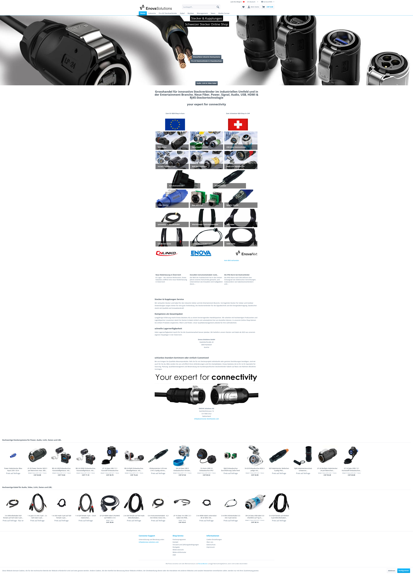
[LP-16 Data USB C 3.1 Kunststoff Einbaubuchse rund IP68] (351, 455)
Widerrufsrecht (178, 550)
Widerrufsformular (179, 552)
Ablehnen (391, 571)
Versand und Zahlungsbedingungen (186, 545)
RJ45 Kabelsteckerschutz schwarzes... (303, 469)
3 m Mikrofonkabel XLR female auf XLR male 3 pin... (13, 517)
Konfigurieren (404, 571)
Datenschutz (211, 545)
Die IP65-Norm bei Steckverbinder (237, 275)
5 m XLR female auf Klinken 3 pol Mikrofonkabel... (279, 517)
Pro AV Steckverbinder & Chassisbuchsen (206, 61)
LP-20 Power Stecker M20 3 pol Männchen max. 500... (37, 469)
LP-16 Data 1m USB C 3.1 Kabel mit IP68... (182, 517)
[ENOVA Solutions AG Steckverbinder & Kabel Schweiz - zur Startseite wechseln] (156, 7)
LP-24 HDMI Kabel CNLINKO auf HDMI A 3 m (110, 517)
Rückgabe (176, 547)
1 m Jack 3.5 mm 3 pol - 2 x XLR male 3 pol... (37, 517)
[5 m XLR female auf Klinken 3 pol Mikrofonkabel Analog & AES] (279, 503)
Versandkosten (203, 564)
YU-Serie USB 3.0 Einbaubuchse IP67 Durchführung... (206, 469)
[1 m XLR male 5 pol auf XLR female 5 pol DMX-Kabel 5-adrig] (61, 503)
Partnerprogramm (179, 539)
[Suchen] (218, 7)
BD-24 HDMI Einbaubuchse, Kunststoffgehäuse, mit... (86, 469)
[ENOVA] (201, 253)
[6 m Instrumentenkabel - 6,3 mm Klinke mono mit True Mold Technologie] (158, 503)
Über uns (209, 542)
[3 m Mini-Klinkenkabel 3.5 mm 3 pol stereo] (230, 503)
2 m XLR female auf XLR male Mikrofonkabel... (134, 517)
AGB (174, 555)
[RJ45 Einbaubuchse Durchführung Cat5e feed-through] (230, 455)
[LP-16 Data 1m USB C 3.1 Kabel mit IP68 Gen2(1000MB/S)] (182, 503)
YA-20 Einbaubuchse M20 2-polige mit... (255, 469)
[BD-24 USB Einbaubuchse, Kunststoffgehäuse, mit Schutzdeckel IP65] (61, 455)
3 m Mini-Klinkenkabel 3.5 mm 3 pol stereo (230, 517)
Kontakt (175, 542)
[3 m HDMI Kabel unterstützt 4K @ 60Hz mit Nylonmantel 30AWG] (206, 503)
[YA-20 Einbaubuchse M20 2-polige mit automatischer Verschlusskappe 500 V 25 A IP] (254, 455)
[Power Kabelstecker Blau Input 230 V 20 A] (13, 455)
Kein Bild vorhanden (231, 260)
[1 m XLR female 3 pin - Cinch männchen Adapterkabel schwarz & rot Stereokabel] (85, 503)
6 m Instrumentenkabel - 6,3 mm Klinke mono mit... (158, 517)
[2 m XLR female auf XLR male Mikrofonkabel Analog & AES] (134, 503)
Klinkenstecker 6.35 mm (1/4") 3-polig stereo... (158, 469)
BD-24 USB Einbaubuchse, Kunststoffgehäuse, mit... (61, 469)
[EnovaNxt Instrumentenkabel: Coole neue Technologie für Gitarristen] (206, 266)
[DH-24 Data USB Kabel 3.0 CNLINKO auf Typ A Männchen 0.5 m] (254, 503)
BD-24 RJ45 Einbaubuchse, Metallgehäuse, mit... (133, 469)
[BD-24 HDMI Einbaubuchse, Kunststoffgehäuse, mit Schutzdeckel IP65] (85, 455)
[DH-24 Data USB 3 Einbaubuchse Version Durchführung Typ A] (182, 455)
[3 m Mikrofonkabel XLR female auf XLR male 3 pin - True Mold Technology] (13, 503)
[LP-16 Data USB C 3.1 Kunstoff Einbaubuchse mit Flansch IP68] (109, 455)
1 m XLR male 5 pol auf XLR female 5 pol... (61, 517)
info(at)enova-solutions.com (149, 542)
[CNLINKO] (166, 253)
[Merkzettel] (243, 7)
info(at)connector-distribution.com (206, 419)
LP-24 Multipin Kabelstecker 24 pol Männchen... (327, 469)
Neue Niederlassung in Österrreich (168, 275)
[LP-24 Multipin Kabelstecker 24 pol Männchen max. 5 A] (327, 455)
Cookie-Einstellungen (214, 539)
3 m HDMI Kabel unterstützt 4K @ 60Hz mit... (206, 517)
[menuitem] (201, 7)
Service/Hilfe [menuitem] (268, 2)
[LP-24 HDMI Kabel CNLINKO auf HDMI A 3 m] (109, 503)
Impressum (210, 547)
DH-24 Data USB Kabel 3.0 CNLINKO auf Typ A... (255, 517)
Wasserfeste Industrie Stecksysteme (206, 57)
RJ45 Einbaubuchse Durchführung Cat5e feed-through (230, 469)
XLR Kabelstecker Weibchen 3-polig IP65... (279, 469)
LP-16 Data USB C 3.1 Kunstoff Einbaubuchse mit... (109, 469)
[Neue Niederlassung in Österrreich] (172, 266)
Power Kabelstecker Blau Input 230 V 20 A (13, 469)
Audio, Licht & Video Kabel (206, 83)
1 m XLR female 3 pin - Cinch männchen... (85, 517)
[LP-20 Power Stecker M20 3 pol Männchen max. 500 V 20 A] (37, 455)
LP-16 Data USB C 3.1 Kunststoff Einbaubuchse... (351, 469)
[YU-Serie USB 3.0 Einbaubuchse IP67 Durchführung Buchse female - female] (206, 455)
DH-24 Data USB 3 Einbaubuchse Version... (182, 469)
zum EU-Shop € (236, 2)
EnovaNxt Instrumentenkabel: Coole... (204, 275)
